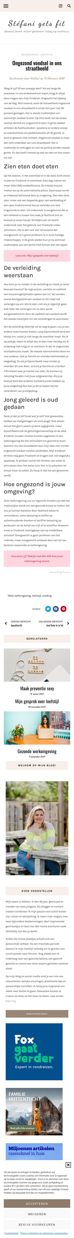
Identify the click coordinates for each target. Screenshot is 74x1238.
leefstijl (36, 595)
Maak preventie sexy (37, 688)
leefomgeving (23, 595)
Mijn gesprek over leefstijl (37, 701)
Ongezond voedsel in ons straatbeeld (37, 65)
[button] (68, 1165)
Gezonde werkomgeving (37, 751)
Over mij (11, 1001)
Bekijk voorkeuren (37, 1224)
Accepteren (37, 1203)
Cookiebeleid (11, 1233)
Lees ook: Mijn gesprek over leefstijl (37, 255)
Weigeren (37, 1214)
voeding (47, 595)
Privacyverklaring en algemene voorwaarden (44, 1233)
